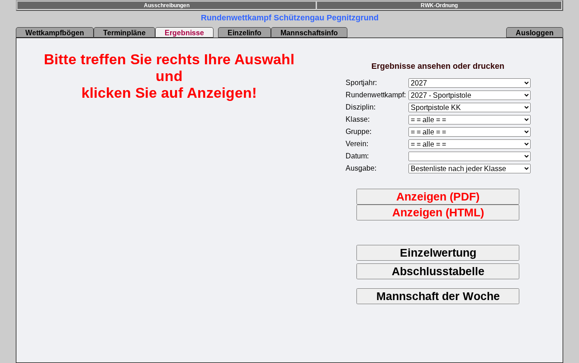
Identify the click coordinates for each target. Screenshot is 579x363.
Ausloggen (535, 33)
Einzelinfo (244, 33)
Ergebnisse (184, 33)
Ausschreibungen (167, 5)
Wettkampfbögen (54, 33)
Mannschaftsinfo (309, 33)
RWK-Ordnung (439, 5)
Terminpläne (124, 33)
